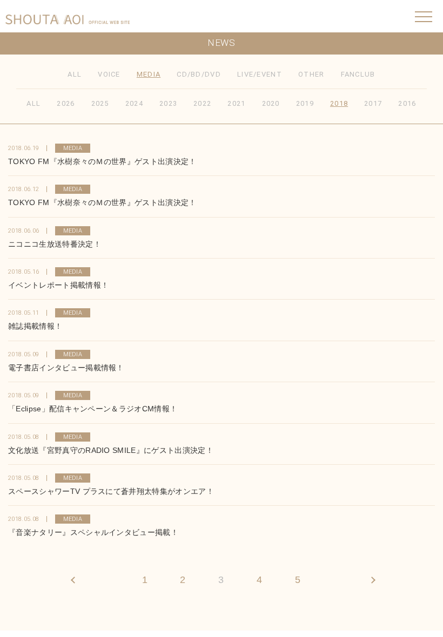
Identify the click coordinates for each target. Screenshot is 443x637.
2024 (134, 103)
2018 (339, 103)
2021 (236, 103)
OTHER (311, 74)
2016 (407, 103)
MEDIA (149, 74)
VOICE (109, 74)
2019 (305, 103)
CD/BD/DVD (199, 74)
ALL (75, 74)
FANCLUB (358, 74)
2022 (202, 103)
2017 (373, 103)
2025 (100, 103)
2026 (66, 103)
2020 (271, 103)
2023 (168, 103)
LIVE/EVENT (259, 74)
